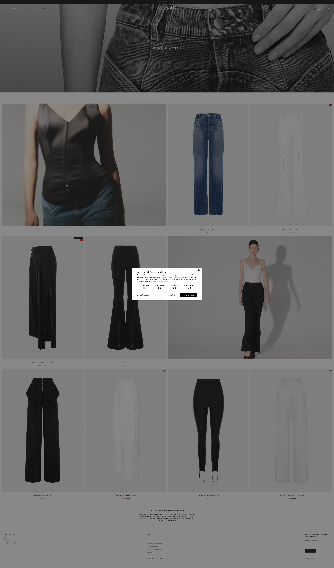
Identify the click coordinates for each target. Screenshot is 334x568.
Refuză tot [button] (172, 295)
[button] (143, 295)
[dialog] (167, 284)
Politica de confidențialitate (159, 281)
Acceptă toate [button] (189, 295)
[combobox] (199, 270)
